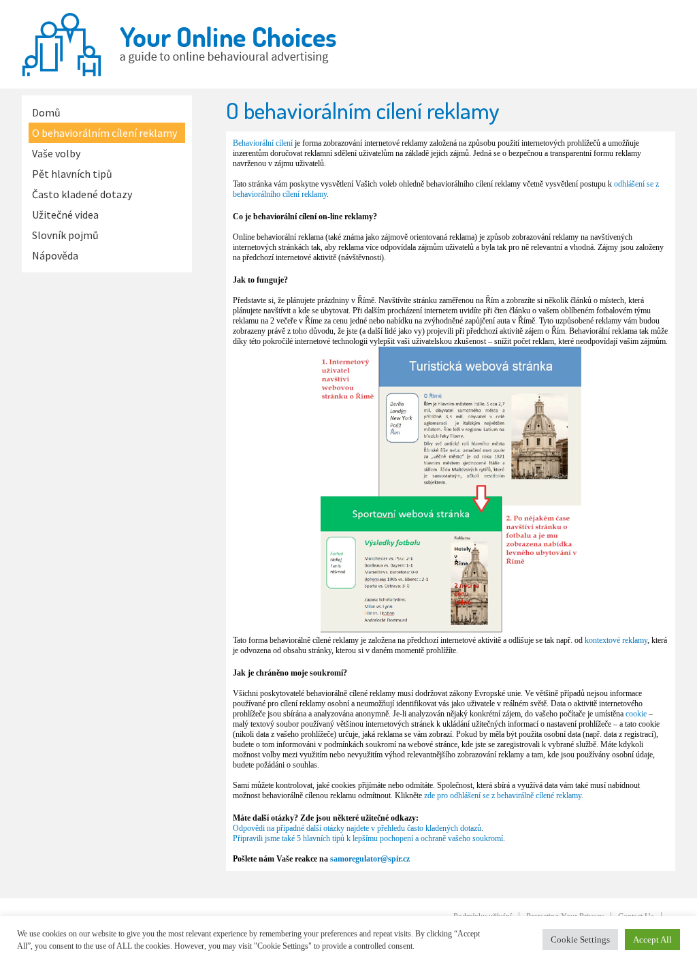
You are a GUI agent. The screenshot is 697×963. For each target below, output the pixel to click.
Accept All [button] (652, 939)
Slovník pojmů (65, 235)
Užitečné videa (65, 214)
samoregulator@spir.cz (370, 859)
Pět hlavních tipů (72, 173)
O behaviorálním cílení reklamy (104, 133)
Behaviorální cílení (263, 143)
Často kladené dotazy (82, 194)
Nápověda (55, 255)
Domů (46, 112)
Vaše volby (56, 153)
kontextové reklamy (616, 640)
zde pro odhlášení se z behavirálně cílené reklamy (502, 795)
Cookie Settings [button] (580, 939)
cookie (636, 714)
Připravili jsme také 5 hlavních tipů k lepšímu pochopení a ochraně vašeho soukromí (368, 838)
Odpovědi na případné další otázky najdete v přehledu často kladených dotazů (357, 828)
